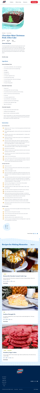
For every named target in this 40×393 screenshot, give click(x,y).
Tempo (37, 389)
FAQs (4, 385)
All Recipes (34, 2)
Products (11, 2)
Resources (25, 2)
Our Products (4, 376)
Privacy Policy (16, 389)
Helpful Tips (4, 380)
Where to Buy (18, 2)
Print (7, 226)
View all (32, 244)
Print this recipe (5, 57)
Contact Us (4, 383)
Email (7, 225)
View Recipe (5, 283)
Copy (7, 228)
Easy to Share (9, 33)
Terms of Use (20, 389)
